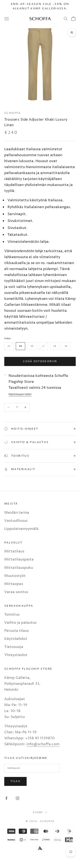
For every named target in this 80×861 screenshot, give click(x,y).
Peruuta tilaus (16, 630)
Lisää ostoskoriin (40, 361)
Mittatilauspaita (19, 559)
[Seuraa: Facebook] (6, 798)
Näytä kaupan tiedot (20, 394)
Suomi (38, 812)
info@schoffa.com (43, 744)
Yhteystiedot (16, 655)
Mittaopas (13, 583)
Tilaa (15, 781)
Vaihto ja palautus (20, 622)
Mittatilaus (14, 551)
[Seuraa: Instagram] (17, 798)
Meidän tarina (16, 512)
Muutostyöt (15, 575)
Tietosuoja (13, 646)
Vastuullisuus (16, 520)
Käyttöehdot (15, 638)
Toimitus (12, 614)
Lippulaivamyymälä (21, 528)
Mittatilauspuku (18, 567)
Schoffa (12, 113)
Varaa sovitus (16, 592)
